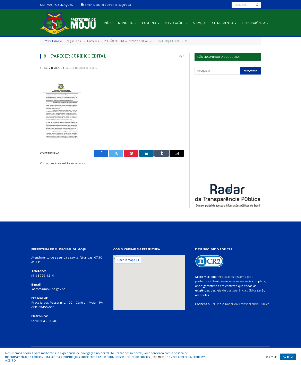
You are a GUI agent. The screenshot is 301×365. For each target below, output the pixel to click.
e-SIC (53, 321)
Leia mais (158, 357)
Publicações (174, 23)
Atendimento (222, 23)
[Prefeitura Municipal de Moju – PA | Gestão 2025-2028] (69, 23)
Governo (149, 23)
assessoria (243, 281)
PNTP (214, 304)
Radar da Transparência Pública (247, 304)
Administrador (54, 67)
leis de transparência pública (236, 290)
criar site (223, 277)
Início (108, 23)
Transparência (253, 23)
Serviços (199, 23)
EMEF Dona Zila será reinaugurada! (107, 5)
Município (125, 23)
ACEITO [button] (288, 356)
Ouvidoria (38, 321)
